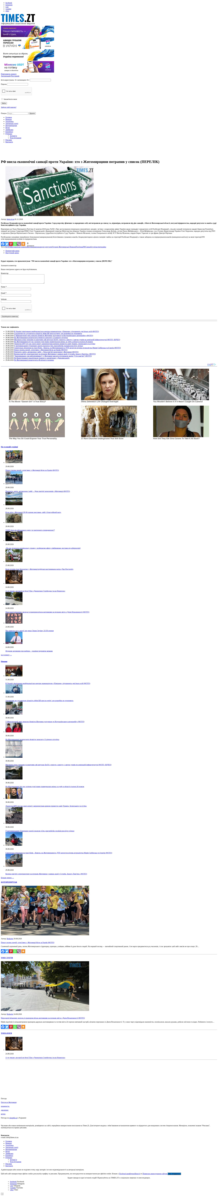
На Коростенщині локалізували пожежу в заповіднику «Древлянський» (42, 358)
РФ (84, 247)
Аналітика (9, 121)
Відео (7, 128)
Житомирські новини (18, 247)
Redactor (10, 939)
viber (7, 11)
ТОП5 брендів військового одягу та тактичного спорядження (30, 530)
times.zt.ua (10, 219)
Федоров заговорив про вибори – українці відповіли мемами (29, 651)
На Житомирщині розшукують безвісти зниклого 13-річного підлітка (41, 338)
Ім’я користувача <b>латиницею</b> (15, 80)
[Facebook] (3, 244)
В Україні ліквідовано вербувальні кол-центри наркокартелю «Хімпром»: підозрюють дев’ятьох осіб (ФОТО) (56, 331)
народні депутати (45, 247)
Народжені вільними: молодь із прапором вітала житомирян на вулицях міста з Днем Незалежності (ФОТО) (47, 612)
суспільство (95, 247)
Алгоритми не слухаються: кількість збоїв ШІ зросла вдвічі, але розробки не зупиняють (48, 333)
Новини (8, 119)
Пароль (4, 84)
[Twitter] (7, 244)
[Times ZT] (109, 20)
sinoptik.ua (13, 1118)
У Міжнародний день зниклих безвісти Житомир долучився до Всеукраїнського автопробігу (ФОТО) (53, 336)
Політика (79, 247)
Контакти (9, 142)
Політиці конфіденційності (129, 1174)
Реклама (8, 140)
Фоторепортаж (11, 126)
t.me (7, 7)
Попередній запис (12, 251)
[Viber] (19, 244)
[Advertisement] (109, 152)
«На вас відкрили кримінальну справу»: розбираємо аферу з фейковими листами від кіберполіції (42, 548)
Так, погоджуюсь (174, 1174)
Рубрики (8, 134)
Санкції (88, 247)
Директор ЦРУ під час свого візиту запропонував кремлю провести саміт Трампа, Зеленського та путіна (54, 344)
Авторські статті (11, 123)
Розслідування (15, 138)
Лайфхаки (9, 130)
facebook (8, 3)
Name (3, 287)
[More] (23, 244)
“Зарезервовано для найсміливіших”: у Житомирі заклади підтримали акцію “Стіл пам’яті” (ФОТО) (53, 356)
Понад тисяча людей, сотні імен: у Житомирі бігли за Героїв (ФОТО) (40, 350)
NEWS (7, 247)
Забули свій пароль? (8, 107)
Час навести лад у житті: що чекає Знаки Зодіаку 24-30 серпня (29, 631)
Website (4, 299)
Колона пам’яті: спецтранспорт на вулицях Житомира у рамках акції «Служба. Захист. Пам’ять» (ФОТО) (55, 354)
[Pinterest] (11, 244)
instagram (8, 5)
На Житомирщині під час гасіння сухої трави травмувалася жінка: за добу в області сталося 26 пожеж (53, 342)
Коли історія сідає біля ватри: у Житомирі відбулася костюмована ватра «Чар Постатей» (39, 569)
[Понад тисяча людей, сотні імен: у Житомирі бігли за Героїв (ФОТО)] (45, 935)
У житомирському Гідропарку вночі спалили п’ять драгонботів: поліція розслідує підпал (48, 346)
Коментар (4, 273)
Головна (8, 117)
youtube (8, 9)
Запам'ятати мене (10, 99)
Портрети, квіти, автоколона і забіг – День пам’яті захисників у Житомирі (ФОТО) (46, 352)
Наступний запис (12, 253)
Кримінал (9, 132)
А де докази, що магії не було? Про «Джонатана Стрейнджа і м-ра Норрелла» (35, 591)
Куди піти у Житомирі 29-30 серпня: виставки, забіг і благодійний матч (33, 512)
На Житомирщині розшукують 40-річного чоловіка (34, 360)
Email (3, 293)
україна (103, 247)
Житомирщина (32, 247)
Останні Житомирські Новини (64, 247)
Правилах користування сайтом (155, 1174)
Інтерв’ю (13, 136)
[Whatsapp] (15, 244)
